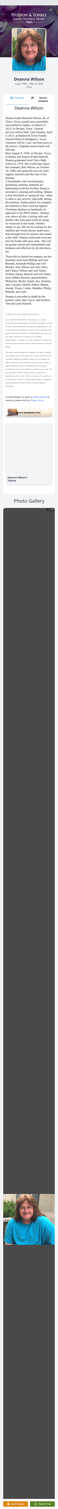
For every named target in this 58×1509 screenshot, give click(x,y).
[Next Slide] (52, 1219)
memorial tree (40, 397)
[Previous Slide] (6, 1219)
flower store (37, 400)
